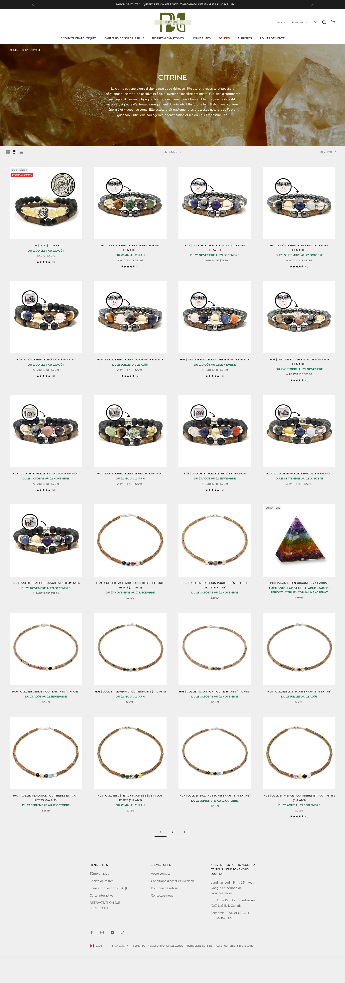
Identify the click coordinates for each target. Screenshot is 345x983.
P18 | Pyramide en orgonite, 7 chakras (299, 582)
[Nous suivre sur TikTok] (123, 932)
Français (297, 22)
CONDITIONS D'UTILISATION (239, 945)
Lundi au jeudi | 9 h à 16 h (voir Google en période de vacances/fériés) (233, 887)
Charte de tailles (102, 881)
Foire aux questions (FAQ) (108, 888)
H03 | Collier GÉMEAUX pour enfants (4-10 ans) (130, 691)
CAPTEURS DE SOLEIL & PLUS (124, 38)
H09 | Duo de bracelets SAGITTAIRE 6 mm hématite (214, 247)
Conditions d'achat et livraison (172, 881)
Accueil (14, 50)
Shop (25, 50)
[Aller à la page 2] (184, 832)
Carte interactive (102, 895)
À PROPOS (245, 38)
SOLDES (224, 38)
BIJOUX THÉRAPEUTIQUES (78, 38)
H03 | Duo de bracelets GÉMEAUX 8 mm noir (130, 473)
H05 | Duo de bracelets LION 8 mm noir (45, 359)
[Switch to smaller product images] (14, 151)
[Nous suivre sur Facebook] (92, 932)
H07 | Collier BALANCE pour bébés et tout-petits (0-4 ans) (46, 797)
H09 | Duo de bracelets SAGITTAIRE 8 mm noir (46, 582)
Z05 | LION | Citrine (45, 245)
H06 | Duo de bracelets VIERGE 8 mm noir (214, 473)
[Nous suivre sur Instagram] (102, 932)
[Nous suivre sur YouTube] (112, 932)
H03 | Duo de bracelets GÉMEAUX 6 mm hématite (130, 247)
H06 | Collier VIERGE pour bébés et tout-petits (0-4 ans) (299, 797)
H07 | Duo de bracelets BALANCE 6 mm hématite (299, 247)
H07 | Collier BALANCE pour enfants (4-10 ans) (214, 795)
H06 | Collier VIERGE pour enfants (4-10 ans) (45, 691)
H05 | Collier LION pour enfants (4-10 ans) (299, 691)
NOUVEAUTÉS (201, 38)
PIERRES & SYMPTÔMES (168, 38)
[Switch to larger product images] (8, 151)
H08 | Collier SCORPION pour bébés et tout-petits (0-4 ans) (214, 585)
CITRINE (36, 50)
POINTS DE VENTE (272, 38)
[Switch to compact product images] (21, 151)
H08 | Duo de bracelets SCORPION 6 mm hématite (299, 361)
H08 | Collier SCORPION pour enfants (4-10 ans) (215, 691)
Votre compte (161, 873)
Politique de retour (164, 888)
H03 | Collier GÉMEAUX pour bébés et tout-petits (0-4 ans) (130, 797)
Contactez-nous (162, 895)
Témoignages (99, 873)
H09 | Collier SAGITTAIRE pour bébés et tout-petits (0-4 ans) (130, 585)
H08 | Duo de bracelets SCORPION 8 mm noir (45, 473)
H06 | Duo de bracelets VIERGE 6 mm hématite (215, 359)
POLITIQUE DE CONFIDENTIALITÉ (203, 945)
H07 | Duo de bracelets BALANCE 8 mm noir (299, 473)
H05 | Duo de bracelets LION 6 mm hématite (130, 359)
